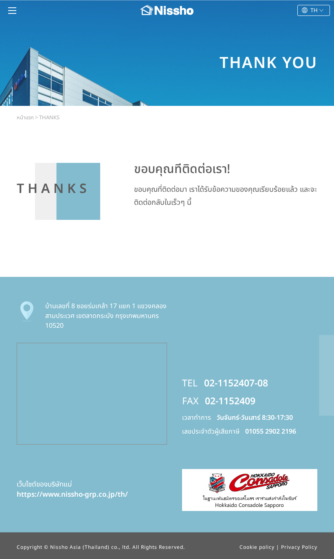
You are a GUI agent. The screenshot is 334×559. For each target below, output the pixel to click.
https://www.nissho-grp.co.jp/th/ (72, 494)
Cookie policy (257, 547)
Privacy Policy (299, 547)
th (314, 10)
